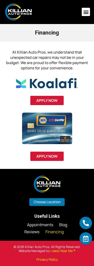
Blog (63, 224)
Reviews (31, 231)
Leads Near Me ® (63, 250)
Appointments (40, 224)
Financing (54, 231)
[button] (86, 12)
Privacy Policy (47, 259)
